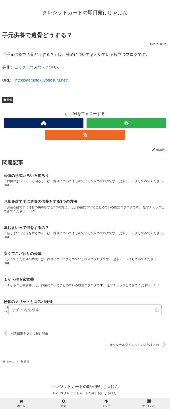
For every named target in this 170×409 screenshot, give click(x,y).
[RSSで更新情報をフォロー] (85, 135)
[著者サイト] (43, 123)
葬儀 (9, 99)
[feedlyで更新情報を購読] (126, 123)
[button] (157, 310)
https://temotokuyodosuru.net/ (41, 80)
